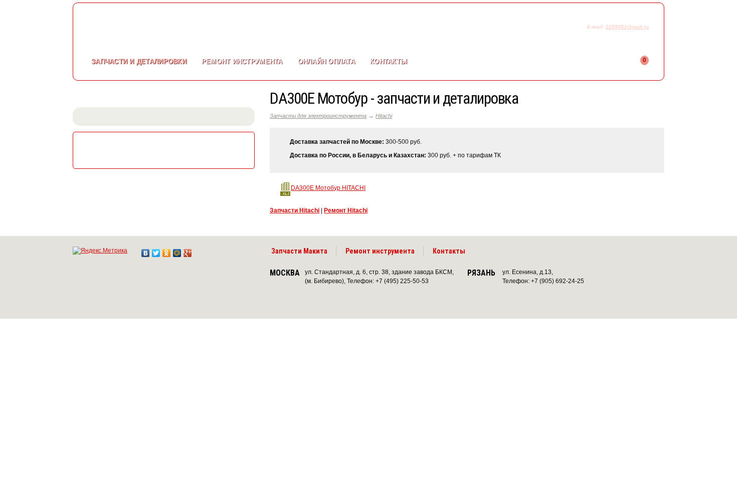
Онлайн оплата (326, 61)
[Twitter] (156, 251)
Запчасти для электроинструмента (318, 116)
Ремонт (242, 61)
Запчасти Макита (299, 251)
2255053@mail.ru (627, 27)
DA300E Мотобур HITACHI (328, 187)
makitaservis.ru (156, 29)
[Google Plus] (187, 251)
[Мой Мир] (177, 251)
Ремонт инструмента (380, 251)
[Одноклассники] (166, 251)
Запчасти (139, 61)
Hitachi (384, 116)
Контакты (388, 61)
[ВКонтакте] (145, 251)
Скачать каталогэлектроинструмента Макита (166, 149)
